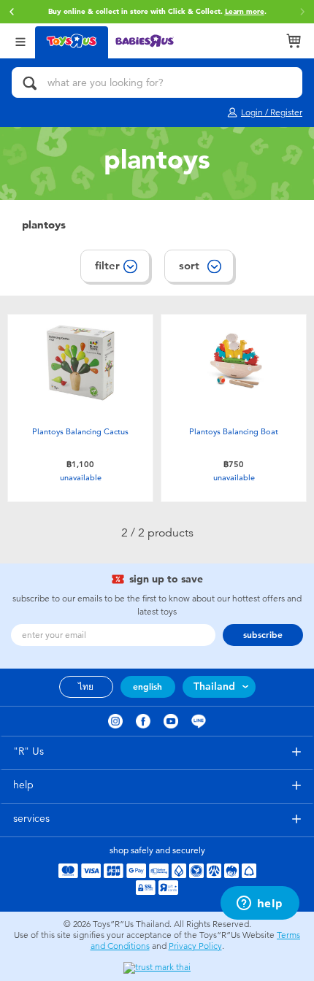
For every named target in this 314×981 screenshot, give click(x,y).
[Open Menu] (20, 40)
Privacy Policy (195, 946)
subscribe (263, 635)
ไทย (85, 687)
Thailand (214, 686)
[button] (12, 12)
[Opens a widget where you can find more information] (259, 904)
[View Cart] (293, 41)
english (147, 687)
